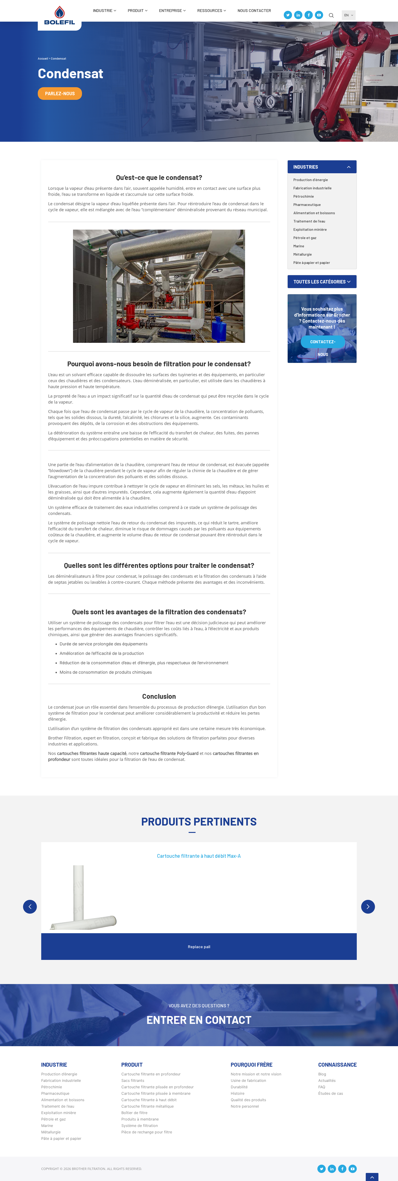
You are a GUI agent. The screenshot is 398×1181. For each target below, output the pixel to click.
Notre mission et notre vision (256, 1074)
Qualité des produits (248, 1099)
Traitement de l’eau (309, 221)
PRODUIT (136, 10)
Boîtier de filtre (134, 1112)
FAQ (321, 1087)
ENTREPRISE (170, 10)
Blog (322, 1074)
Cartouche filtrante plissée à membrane (155, 1093)
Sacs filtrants (132, 1080)
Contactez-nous (323, 343)
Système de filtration (139, 1125)
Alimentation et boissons (314, 213)
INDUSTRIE (102, 10)
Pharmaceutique (307, 204)
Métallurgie (302, 254)
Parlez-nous (60, 93)
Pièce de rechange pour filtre (146, 1132)
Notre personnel (245, 1106)
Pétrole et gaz (304, 237)
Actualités (327, 1080)
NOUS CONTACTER (254, 10)
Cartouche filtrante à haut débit (149, 1099)
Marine (298, 246)
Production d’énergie (310, 179)
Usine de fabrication (248, 1080)
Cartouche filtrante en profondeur (151, 1074)
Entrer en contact (199, 1019)
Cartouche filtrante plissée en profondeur (157, 1087)
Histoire (237, 1093)
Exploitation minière (310, 229)
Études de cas (330, 1093)
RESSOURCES (209, 10)
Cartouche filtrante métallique (147, 1106)
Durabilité (239, 1087)
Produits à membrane (140, 1119)
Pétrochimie (303, 196)
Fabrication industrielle (312, 188)
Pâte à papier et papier (311, 262)
